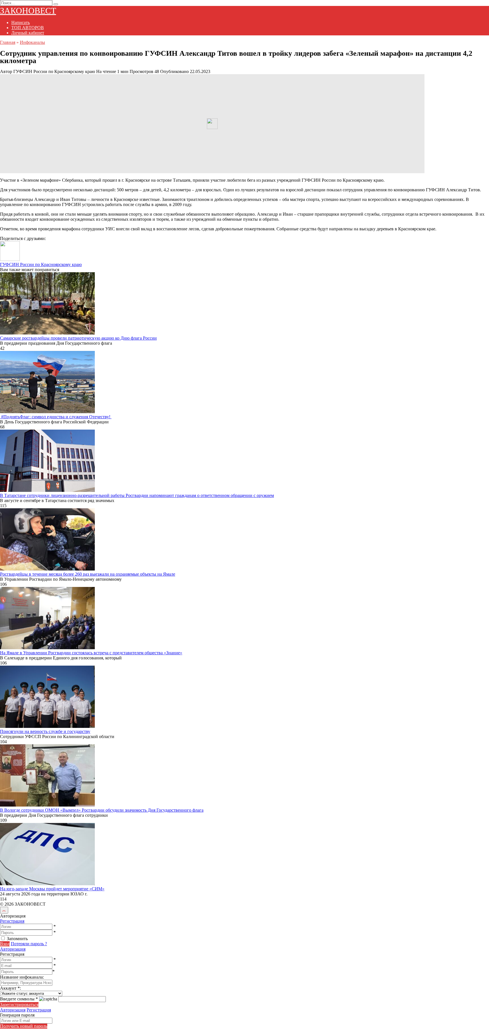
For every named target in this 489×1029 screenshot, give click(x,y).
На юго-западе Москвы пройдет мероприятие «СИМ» (52, 888)
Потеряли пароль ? (29, 943)
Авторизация (12, 949)
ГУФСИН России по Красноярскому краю (41, 264)
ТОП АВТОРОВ (27, 27)
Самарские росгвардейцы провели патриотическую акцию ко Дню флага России (78, 338)
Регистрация (12, 921)
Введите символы (19, 998)
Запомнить (17, 938)
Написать (20, 22)
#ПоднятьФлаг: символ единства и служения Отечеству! (55, 416)
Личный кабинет (27, 32)
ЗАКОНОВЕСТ (28, 10)
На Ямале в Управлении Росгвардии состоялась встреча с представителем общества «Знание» (91, 652)
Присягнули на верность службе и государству (45, 731)
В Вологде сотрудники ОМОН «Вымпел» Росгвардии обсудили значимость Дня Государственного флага (101, 810)
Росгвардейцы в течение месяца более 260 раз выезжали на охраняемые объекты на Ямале (87, 574)
